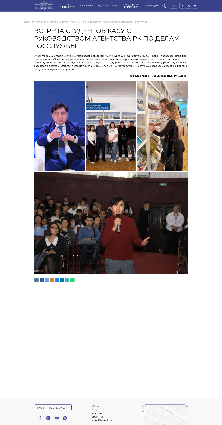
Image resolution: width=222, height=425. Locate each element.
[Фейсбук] (40, 418)
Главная (29, 21)
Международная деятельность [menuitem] (131, 5)
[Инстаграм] (48, 418)
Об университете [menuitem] (67, 5)
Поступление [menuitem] (86, 5)
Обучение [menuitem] (102, 5)
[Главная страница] (44, 6)
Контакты (97, 413)
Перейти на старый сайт (52, 407)
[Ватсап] (65, 418)
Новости (42, 21)
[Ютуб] (57, 418)
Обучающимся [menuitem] (152, 5)
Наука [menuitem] (115, 5)
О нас (95, 410)
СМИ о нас (97, 417)
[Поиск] (164, 7)
